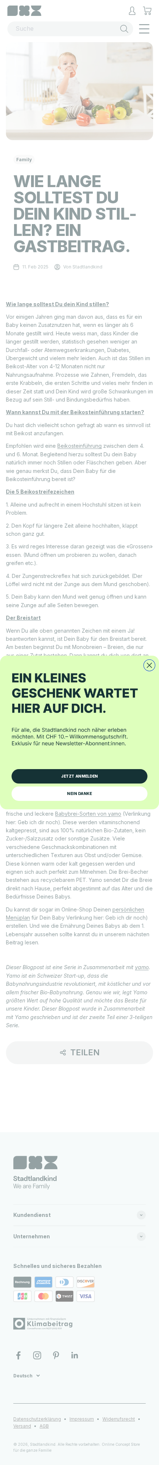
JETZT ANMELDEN (79, 776)
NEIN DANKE (79, 793)
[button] (79, 715)
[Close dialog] (149, 665)
